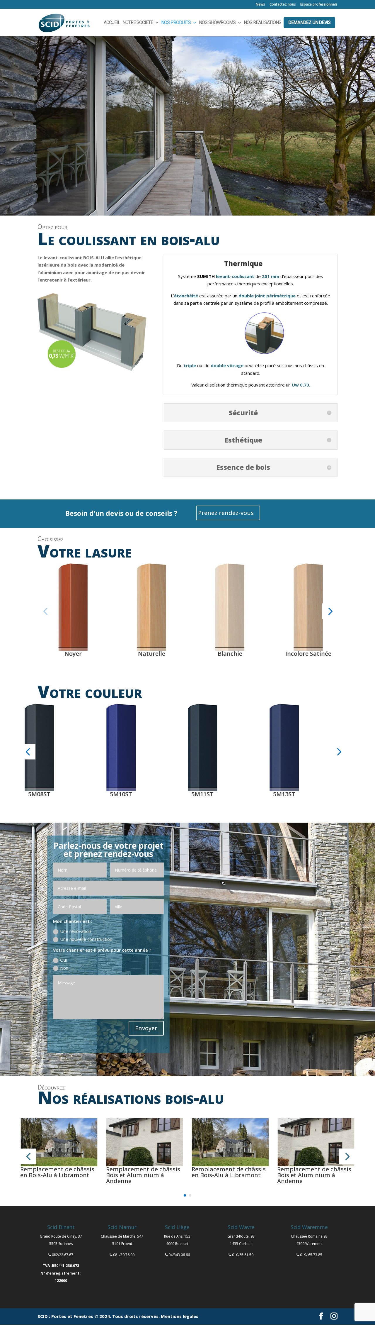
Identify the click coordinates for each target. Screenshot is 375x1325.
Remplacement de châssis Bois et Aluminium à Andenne (143, 1175)
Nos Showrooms (217, 23)
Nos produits (176, 23)
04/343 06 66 (179, 1254)
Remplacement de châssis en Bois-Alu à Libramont (57, 1172)
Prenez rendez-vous (226, 513)
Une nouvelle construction (86, 939)
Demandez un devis (309, 22)
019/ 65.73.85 (311, 1254)
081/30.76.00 (123, 1254)
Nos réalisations (262, 23)
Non (64, 968)
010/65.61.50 (242, 1254)
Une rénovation (75, 931)
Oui (63, 960)
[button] (45, 611)
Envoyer (146, 1028)
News (260, 5)
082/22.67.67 (62, 1254)
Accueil (112, 23)
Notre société (137, 23)
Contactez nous (283, 5)
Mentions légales (179, 1316)
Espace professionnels (319, 5)
